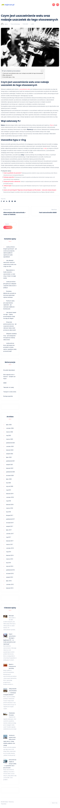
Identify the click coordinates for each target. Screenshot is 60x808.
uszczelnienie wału (24, 89)
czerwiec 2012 (10, 584)
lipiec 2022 (9, 457)
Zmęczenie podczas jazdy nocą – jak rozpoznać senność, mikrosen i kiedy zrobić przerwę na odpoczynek (9, 326)
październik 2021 (10, 461)
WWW (4, 383)
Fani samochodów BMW (48, 212)
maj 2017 (8, 537)
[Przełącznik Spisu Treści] (41, 71)
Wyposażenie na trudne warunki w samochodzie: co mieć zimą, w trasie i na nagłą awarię (9, 274)
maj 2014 (8, 551)
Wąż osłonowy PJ (7, 75)
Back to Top (54, 802)
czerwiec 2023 (10, 446)
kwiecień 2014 (9, 555)
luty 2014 (8, 562)
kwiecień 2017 (9, 541)
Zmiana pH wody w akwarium (11, 181)
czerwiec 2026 (10, 428)
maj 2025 (8, 435)
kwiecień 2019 (9, 493)
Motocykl (11, 615)
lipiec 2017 (9, 530)
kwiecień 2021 (9, 468)
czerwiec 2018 (10, 497)
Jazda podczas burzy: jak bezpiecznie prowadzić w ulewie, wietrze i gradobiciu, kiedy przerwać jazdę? (9, 347)
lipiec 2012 (9, 580)
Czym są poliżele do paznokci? (12, 173)
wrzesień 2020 (10, 475)
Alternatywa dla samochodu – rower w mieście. (14, 213)
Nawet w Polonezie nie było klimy (12, 666)
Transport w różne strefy (9, 391)
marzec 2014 (9, 559)
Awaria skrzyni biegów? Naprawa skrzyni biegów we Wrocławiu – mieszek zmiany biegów (29, 190)
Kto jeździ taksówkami (9, 370)
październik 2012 (10, 570)
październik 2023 (10, 442)
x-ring (44, 148)
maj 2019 (8, 490)
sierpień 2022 (9, 453)
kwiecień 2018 (9, 504)
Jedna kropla (7, 185)
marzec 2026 (9, 432)
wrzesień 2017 (10, 522)
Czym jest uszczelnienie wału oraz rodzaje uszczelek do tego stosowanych (23, 73)
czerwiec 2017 (10, 533)
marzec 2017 (9, 544)
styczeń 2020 (9, 486)
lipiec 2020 (9, 479)
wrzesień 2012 (10, 573)
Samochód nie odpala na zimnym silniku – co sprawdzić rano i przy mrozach (9, 763)
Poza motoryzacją (15, 24)
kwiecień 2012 (9, 588)
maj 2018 (8, 501)
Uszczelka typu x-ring (8, 77)
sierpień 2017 (9, 526)
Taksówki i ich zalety (8, 387)
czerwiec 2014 (10, 548)
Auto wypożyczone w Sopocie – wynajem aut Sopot (9, 376)
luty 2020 (8, 482)
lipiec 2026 (9, 424)
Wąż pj (52, 125)
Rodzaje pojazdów (8, 177)
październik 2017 (10, 519)
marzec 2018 (9, 508)
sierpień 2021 (9, 464)
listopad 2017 (9, 515)
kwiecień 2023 (9, 450)
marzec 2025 (9, 439)
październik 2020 (10, 472)
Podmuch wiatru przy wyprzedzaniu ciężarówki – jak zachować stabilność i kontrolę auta (9, 305)
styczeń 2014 (9, 566)
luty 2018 (8, 512)
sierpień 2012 (9, 577)
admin (6, 24)
